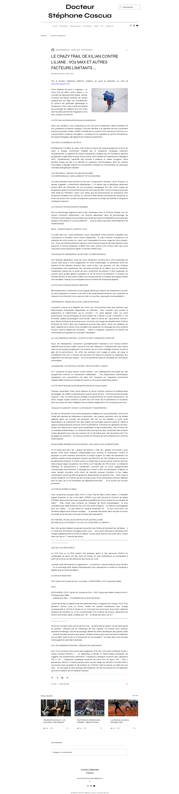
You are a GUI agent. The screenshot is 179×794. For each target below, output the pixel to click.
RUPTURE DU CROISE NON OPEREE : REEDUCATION (88, 721)
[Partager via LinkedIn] (62, 678)
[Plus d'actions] (126, 50)
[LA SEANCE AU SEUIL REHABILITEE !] (123, 708)
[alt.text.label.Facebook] (131, 26)
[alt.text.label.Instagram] (134, 26)
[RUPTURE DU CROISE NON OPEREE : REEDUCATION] (90, 708)
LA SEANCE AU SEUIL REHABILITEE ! (120, 721)
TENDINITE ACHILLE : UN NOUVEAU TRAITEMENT (54, 721)
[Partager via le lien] (67, 678)
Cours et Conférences (57, 35)
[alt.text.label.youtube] (137, 26)
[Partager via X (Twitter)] (57, 678)
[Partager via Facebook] (52, 678)
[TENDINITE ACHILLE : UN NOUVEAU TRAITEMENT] (56, 708)
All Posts (43, 35)
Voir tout (135, 695)
